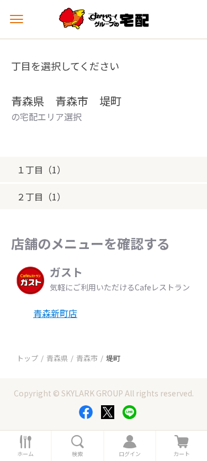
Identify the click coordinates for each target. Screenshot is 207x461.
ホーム (25, 454)
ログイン (130, 454)
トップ (27, 358)
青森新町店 (55, 313)
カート (181, 454)
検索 (77, 454)
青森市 (87, 358)
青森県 (57, 358)
